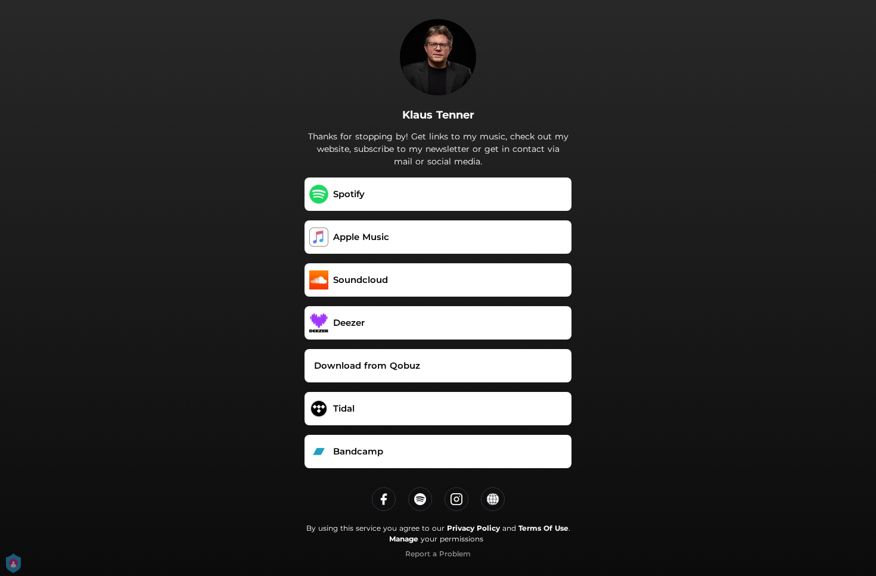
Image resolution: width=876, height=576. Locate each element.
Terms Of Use (543, 528)
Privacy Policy (473, 528)
